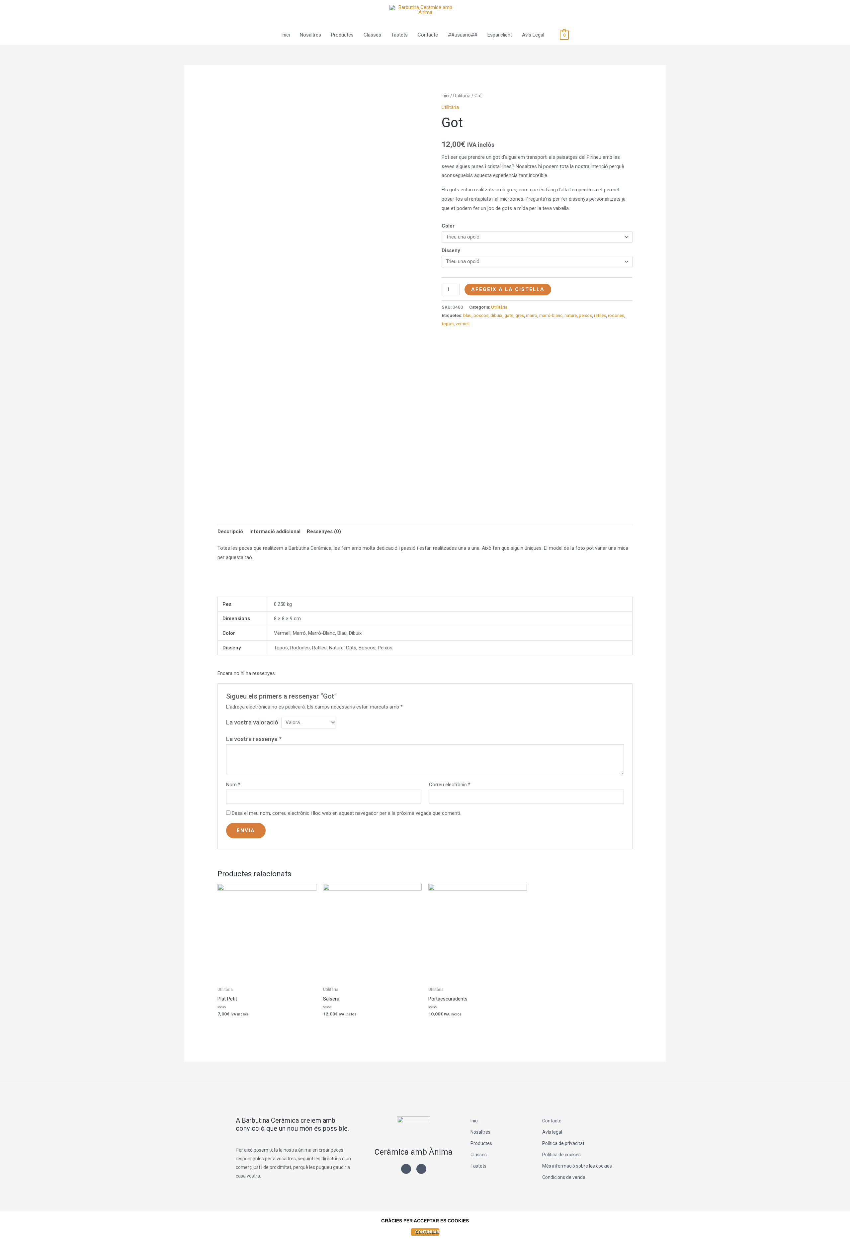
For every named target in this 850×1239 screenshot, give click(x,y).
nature (570, 315)
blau (467, 315)
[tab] (230, 532)
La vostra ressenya (254, 738)
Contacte (428, 35)
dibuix (496, 315)
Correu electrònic (449, 785)
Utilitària (461, 95)
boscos (480, 315)
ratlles (600, 315)
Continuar (427, 1232)
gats (508, 315)
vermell (462, 323)
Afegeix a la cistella (508, 289)
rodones (616, 315)
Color (448, 226)
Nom (233, 785)
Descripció (230, 531)
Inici (285, 35)
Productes (342, 35)
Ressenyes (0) (324, 531)
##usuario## (462, 35)
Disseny (451, 250)
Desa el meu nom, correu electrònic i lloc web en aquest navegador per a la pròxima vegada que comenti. (346, 813)
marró (531, 315)
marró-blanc (550, 315)
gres (519, 315)
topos (448, 323)
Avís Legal (533, 35)
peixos (585, 315)
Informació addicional (274, 531)
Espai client (499, 35)
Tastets (399, 35)
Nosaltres (310, 35)
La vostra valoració (252, 722)
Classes (372, 35)
